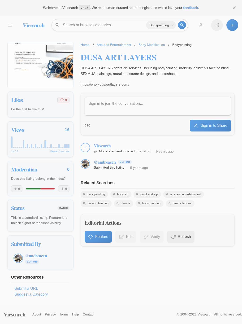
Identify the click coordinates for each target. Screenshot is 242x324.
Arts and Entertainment (114, 45)
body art (122, 194)
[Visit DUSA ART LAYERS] (40, 65)
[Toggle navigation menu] (9, 25)
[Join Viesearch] (201, 25)
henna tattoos (182, 203)
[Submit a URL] (232, 25)
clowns (125, 203)
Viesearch (33, 25)
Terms (64, 314)
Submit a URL (26, 288)
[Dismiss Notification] (234, 8)
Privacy (50, 314)
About (36, 314)
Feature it (56, 217)
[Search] (182, 25)
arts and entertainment (185, 194)
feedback (190, 8)
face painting (96, 194)
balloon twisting (97, 203)
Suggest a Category (31, 294)
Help (75, 314)
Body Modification (151, 45)
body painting (151, 203)
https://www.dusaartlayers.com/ (105, 84)
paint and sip (149, 194)
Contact (88, 314)
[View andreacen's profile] (85, 164)
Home (85, 45)
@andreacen (105, 162)
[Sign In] (217, 25)
